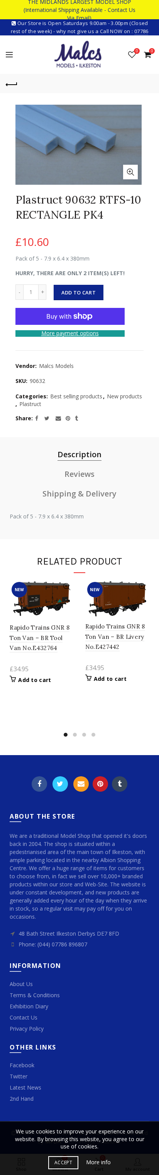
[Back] (11, 83)
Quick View (67, 586)
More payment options (70, 333)
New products (124, 396)
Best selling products (76, 396)
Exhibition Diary (29, 1006)
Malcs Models (56, 365)
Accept (63, 1162)
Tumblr (119, 784)
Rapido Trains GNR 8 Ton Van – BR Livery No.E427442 (115, 636)
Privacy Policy (27, 1028)
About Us (21, 984)
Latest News (25, 1087)
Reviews (79, 474)
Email (81, 784)
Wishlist (137, 51)
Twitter (60, 784)
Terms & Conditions (35, 995)
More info (98, 1162)
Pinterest (100, 784)
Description (79, 454)
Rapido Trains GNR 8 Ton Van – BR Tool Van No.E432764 (39, 638)
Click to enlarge (130, 172)
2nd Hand (22, 1098)
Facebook (39, 784)
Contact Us (23, 1017)
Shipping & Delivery (79, 493)
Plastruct (30, 404)
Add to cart (78, 292)
